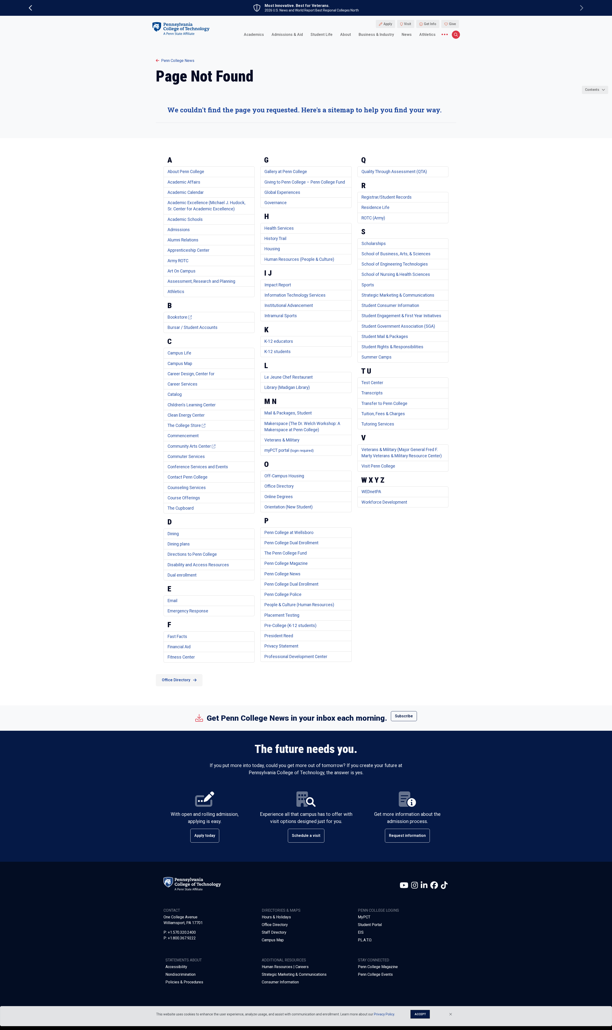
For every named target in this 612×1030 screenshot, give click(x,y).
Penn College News (177, 60)
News (407, 34)
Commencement (183, 435)
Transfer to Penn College (384, 403)
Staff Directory (274, 932)
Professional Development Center (295, 656)
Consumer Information (280, 982)
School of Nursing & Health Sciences (395, 274)
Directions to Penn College (192, 554)
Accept (420, 1014)
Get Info (430, 24)
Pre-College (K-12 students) (290, 625)
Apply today (204, 835)
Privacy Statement (281, 646)
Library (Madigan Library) (287, 387)
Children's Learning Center (192, 405)
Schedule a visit (306, 835)
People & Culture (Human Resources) (299, 604)
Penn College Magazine (286, 563)
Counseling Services (187, 487)
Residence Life (375, 207)
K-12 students (277, 351)
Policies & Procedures (184, 982)
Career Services (182, 384)
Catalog (175, 394)
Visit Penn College (378, 466)
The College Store (184, 425)
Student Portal (370, 924)
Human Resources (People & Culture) (299, 259)
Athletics (427, 34)
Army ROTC (178, 260)
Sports (367, 285)
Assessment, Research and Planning (201, 281)
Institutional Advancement (288, 305)
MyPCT (364, 917)
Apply (387, 24)
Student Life (322, 34)
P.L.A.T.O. (365, 940)
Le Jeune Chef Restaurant (288, 377)
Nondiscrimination (180, 974)
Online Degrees (278, 496)
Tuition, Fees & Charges (383, 413)
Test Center (372, 382)
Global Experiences (282, 192)
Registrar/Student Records (386, 197)
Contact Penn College (188, 477)
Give (452, 24)
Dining (173, 533)
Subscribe (404, 716)
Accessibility (176, 967)
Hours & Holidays (276, 917)
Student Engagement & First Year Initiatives (401, 315)
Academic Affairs (184, 182)
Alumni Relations (183, 240)
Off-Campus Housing (284, 476)
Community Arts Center (189, 446)
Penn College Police (282, 594)
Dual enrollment (182, 575)
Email (172, 600)
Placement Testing (281, 615)
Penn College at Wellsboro (288, 532)
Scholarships (373, 243)
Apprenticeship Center (188, 250)
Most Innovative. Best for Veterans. (297, 6)
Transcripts (372, 393)
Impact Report (277, 285)
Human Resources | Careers (285, 967)
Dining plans (179, 544)
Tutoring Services (377, 424)
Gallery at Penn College (285, 171)
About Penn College (186, 171)
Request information (407, 835)
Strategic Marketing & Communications (397, 295)
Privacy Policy (384, 1014)
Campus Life (179, 353)
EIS (361, 932)
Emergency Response (188, 611)
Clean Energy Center (186, 415)
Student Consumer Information (390, 305)
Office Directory (279, 486)
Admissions (179, 229)
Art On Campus (182, 271)
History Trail (275, 238)
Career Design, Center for (191, 373)
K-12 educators (278, 341)
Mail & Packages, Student (288, 413)
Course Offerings (184, 498)
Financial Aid (179, 646)
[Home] (180, 28)
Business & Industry (376, 34)
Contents (592, 90)
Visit (407, 24)
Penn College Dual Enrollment (291, 542)
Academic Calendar (186, 192)
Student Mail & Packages (384, 336)
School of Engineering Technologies (394, 264)
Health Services (279, 228)
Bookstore (177, 317)
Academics (254, 34)
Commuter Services (186, 456)
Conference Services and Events (198, 466)
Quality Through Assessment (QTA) (394, 171)
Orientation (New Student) (288, 507)
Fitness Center (181, 657)
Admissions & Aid (287, 34)
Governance (275, 202)
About (345, 34)
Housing (272, 248)
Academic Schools (185, 219)
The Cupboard (181, 508)
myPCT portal (289, 450)
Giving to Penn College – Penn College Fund (304, 182)
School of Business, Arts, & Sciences (396, 253)
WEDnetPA (371, 491)
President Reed (278, 635)
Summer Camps (376, 357)
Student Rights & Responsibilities (392, 346)
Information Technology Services (295, 295)
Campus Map (180, 363)
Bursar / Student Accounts (193, 327)
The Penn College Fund (285, 553)
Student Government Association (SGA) (398, 326)
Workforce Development (384, 502)
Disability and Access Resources (198, 564)
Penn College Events (375, 974)
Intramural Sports (280, 315)
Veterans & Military (281, 440)
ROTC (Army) (373, 218)
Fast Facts (177, 636)
